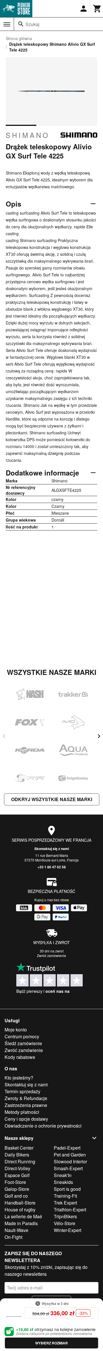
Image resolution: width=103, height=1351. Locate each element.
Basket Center (19, 1147)
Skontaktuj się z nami (51, 848)
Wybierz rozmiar (51, 1343)
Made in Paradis (21, 1223)
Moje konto (16, 1029)
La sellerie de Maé (23, 1216)
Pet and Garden (70, 1154)
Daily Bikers (17, 1154)
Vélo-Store (64, 1223)
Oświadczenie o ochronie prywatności (43, 1125)
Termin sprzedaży (22, 1091)
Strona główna (19, 38)
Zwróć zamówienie (51, 955)
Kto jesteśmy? (19, 1077)
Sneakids (63, 1182)
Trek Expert (65, 1202)
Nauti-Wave (16, 1230)
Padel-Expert (67, 1147)
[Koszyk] (97, 8)
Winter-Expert (67, 1230)
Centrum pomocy (22, 1036)
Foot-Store (15, 1182)
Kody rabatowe (20, 1057)
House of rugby (20, 1209)
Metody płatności (22, 1112)
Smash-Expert (68, 1168)
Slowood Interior (70, 1161)
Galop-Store (17, 1189)
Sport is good (67, 1189)
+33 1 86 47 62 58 (51, 866)
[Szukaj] (20, 24)
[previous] (4, 736)
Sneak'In (63, 1175)
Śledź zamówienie (23, 1043)
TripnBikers (65, 1216)
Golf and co (16, 1195)
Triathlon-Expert (70, 1209)
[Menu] (7, 24)
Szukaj (32, 24)
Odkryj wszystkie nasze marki (51, 799)
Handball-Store (20, 1202)
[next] (99, 736)
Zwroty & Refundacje (26, 1098)
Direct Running (20, 1161)
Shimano (28, 135)
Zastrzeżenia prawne (26, 1105)
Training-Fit (65, 1195)
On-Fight (13, 1237)
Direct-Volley (17, 1168)
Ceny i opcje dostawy (26, 1119)
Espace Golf (17, 1175)
